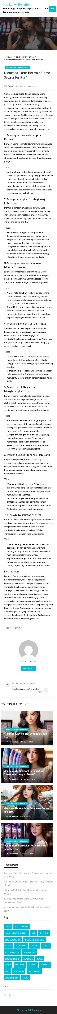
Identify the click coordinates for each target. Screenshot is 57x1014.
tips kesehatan (11, 977)
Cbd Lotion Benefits (16, 4)
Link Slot (34, 946)
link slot (7, 994)
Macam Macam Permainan (26, 57)
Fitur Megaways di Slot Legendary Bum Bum (25, 735)
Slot (7, 971)
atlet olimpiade (21, 927)
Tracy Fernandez (15, 86)
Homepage (8, 57)
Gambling (44, 933)
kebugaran (21, 946)
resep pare (19, 965)
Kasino (8, 946)
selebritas (45, 965)
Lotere (46, 946)
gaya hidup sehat (12, 939)
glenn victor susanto (34, 939)
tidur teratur (34, 971)
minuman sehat (12, 958)
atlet (7, 927)
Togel (25, 977)
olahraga (28, 958)
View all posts (28, 668)
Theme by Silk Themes (28, 1010)
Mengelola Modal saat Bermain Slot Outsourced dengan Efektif (23, 772)
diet (33, 933)
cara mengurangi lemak (16, 933)
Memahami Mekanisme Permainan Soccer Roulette (26, 810)
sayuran (32, 965)
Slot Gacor (19, 971)
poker (17, 627)
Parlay (40, 958)
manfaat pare (30, 952)
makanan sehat (12, 952)
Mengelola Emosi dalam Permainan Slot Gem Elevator (25, 847)
